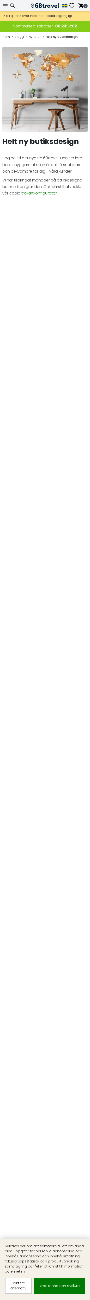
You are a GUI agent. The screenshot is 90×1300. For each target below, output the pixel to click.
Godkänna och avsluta (60, 1285)
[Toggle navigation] (6, 6)
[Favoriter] (73, 6)
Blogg (19, 36)
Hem (6, 36)
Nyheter (35, 36)
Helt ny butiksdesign (62, 36)
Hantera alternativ (18, 1286)
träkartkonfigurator (39, 193)
